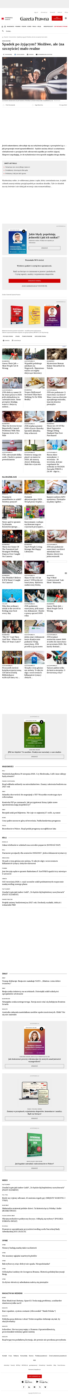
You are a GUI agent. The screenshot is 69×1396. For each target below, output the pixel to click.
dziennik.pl (44, 12)
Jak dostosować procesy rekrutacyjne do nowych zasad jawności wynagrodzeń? (34, 1060)
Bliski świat (5, 1205)
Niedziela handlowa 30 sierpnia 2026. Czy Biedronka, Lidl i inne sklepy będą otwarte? (34, 775)
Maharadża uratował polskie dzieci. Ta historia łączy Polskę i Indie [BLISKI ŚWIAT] (31, 1209)
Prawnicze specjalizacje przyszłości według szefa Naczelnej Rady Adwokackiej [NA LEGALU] (31, 1230)
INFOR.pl (18, 1365)
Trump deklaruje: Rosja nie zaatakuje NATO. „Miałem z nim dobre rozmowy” (31, 982)
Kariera (31, 1356)
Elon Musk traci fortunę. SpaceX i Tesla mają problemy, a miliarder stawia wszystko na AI (32, 1301)
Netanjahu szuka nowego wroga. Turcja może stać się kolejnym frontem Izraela (33, 1003)
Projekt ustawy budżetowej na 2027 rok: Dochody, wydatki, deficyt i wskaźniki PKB (31, 903)
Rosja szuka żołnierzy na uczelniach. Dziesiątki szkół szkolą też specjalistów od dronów (30, 992)
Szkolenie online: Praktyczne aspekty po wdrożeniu (41, 242)
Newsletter (49, 1365)
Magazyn (4, 1009)
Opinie (4, 1244)
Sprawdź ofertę (34, 281)
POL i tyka (5, 1195)
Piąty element (6, 889)
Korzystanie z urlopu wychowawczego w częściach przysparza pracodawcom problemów (34, 524)
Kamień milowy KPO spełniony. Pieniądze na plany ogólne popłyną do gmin (56, 499)
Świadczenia (5, 858)
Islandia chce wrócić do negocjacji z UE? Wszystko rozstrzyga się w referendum (32, 795)
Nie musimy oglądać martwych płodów (19, 1256)
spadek (17, 336)
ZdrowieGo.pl (42, 1365)
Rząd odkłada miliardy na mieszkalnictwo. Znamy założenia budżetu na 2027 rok (34, 785)
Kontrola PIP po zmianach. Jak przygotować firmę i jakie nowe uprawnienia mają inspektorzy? (30, 803)
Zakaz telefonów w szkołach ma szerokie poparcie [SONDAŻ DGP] (31, 845)
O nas (10, 1356)
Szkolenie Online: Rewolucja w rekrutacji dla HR (34, 1056)
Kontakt (4, 1356)
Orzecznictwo (12, 37)
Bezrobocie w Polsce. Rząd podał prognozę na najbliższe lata (29, 829)
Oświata (4, 878)
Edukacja (5, 842)
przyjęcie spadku (8, 336)
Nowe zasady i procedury (34, 1161)
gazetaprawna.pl (33, 1365)
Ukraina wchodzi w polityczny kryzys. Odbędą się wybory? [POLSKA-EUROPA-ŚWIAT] (33, 1220)
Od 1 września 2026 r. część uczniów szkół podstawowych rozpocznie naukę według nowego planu (33, 883)
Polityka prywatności (41, 1356)
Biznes (4, 817)
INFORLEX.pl (25, 1365)
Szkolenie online (34, 749)
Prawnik (6, 37)
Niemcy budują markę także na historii (19, 1248)
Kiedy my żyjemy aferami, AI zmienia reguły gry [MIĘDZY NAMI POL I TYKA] (33, 1199)
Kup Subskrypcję (57, 18)
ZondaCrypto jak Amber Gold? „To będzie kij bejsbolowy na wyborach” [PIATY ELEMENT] (33, 893)
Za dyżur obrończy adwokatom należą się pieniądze (25, 1282)
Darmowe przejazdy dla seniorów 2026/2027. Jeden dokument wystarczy (34, 853)
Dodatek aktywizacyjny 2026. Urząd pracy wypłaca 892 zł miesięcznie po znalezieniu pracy (34, 499)
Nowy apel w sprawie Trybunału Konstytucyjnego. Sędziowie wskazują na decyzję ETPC (12, 524)
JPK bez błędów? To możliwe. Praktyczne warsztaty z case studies (34, 752)
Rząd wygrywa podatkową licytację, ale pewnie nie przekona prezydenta (34, 1340)
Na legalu (5, 1226)
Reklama (16, 1356)
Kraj (3, 770)
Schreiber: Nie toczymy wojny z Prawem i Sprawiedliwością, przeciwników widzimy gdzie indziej (28, 1330)
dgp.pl (36, 12)
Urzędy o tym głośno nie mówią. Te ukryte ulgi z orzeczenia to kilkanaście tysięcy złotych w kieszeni (30, 862)
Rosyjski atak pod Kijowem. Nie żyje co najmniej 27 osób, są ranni (31, 813)
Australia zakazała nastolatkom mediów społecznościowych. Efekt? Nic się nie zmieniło (33, 1013)
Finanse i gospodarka (8, 781)
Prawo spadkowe (27, 336)
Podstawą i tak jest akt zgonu (15, 173)
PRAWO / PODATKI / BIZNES (34, 1109)
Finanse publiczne (7, 899)
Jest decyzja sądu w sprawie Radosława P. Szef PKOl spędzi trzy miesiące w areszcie (34, 872)
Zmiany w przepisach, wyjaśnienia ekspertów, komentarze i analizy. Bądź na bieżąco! (34, 1112)
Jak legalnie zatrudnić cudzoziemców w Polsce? (34, 1164)
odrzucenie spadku (40, 336)
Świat (3, 791)
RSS (34, 1360)
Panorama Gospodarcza (34, 1369)
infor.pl (60, 12)
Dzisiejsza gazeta (9, 18)
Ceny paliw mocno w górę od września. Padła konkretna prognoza (31, 821)
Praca (4, 825)
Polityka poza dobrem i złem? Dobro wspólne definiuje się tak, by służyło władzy (31, 1320)
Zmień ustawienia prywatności (58, 1356)
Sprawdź (44, 248)
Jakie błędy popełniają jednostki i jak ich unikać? (44, 236)
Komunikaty (23, 1356)
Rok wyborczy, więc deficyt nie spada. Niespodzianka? (26, 1264)
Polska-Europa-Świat (8, 1215)
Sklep (66, 12)
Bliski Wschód (6, 998)
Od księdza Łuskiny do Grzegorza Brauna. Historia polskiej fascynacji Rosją (33, 1273)
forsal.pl (52, 12)
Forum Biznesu (61, 1365)
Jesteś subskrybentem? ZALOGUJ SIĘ (34, 286)
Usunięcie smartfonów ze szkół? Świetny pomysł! (11, 499)
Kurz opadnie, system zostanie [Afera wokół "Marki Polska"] (29, 1311)
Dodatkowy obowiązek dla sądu (16, 170)
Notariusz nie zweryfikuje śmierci (17, 167)
